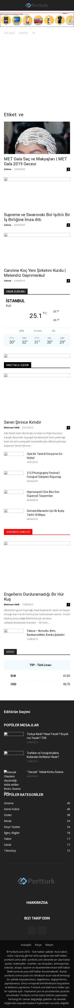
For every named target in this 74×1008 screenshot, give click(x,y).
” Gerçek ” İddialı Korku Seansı (45, 772)
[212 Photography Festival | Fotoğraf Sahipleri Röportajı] (14, 478)
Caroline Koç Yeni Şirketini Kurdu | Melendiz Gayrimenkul (35, 273)
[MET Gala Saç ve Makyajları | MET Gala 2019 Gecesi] (37, 138)
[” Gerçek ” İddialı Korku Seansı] (14, 782)
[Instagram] (32, 930)
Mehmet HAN (11, 427)
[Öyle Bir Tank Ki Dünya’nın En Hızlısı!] (14, 459)
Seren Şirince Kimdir (22, 422)
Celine (7, 169)
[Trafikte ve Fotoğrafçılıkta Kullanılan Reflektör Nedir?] (14, 758)
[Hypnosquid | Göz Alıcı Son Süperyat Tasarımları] (14, 497)
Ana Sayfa (9, 33)
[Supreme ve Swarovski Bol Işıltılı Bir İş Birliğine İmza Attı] (37, 193)
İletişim (49, 945)
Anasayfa (26, 945)
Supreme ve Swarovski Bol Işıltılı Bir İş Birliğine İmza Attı (37, 217)
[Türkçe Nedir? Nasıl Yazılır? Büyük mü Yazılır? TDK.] (14, 739)
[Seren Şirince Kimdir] (37, 395)
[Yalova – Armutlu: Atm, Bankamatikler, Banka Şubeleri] (14, 636)
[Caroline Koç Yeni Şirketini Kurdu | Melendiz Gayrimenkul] (37, 249)
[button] (6, 5)
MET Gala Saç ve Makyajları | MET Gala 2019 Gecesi (35, 161)
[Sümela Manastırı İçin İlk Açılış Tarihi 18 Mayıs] (14, 516)
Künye (38, 945)
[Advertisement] (37, 74)
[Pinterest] (42, 930)
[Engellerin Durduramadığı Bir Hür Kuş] (37, 565)
